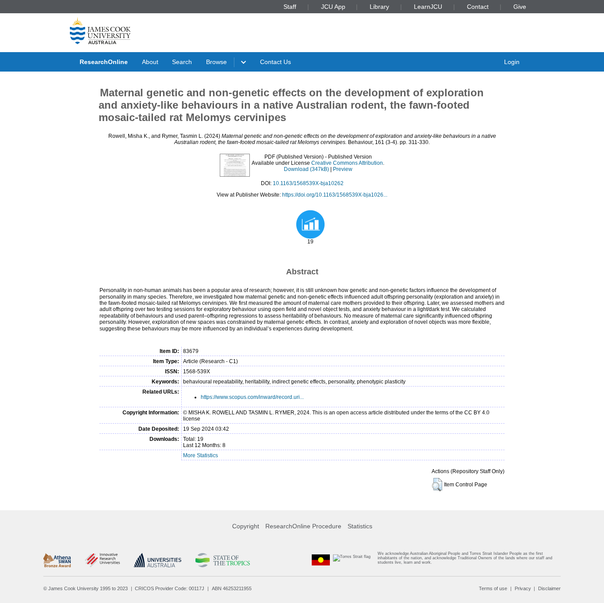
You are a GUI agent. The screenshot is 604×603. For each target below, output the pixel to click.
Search (182, 61)
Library (379, 6)
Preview (342, 169)
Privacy (523, 588)
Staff (289, 6)
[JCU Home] (100, 30)
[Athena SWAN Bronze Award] (57, 560)
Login (512, 61)
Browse (216, 61)
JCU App (333, 6)
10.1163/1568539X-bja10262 (308, 183)
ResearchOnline (104, 61)
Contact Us (275, 61)
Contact (478, 6)
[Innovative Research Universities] (102, 560)
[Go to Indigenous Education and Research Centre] (321, 560)
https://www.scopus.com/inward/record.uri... (252, 397)
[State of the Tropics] (222, 560)
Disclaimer (549, 588)
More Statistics (200, 455)
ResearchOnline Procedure (303, 526)
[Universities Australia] (157, 560)
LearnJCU (428, 6)
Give (519, 6)
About (150, 61)
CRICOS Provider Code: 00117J (169, 588)
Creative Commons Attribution (347, 163)
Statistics (360, 526)
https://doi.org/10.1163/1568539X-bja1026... (334, 195)
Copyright (245, 526)
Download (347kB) (306, 169)
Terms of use (493, 588)
